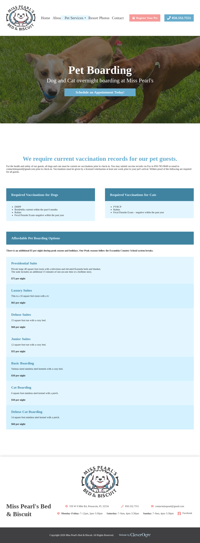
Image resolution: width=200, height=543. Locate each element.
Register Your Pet (147, 17)
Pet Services (74, 18)
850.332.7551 (181, 18)
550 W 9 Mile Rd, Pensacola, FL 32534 (89, 506)
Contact (118, 18)
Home (45, 18)
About (57, 18)
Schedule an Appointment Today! (100, 92)
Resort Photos (98, 18)
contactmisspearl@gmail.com (20, 169)
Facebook (187, 513)
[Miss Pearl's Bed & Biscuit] (20, 17)
